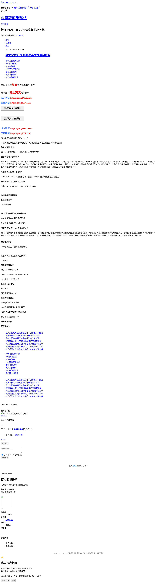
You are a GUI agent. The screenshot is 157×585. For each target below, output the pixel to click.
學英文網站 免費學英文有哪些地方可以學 (22, 338)
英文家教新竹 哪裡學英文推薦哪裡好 (28, 55)
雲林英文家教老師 (13, 61)
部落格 (8, 43)
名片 (7, 46)
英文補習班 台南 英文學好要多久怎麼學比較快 (24, 344)
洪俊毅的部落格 (14, 18)
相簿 (7, 40)
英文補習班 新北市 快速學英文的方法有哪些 (23, 341)
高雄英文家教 (11, 72)
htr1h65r (4, 416)
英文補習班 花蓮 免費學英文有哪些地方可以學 (24, 347)
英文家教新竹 (11, 75)
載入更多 (5, 444)
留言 (21, 429)
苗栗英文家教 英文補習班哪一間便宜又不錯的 (24, 333)
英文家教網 (10, 66)
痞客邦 (16, 429)
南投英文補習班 (12, 373)
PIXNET (61, 553)
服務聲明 (100, 553)
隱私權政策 (91, 553)
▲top (3, 439)
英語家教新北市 (12, 77)
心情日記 (19, 35)
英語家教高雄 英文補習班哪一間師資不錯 (22, 336)
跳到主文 (4, 24)
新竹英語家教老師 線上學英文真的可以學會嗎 (24, 349)
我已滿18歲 (5, 580)
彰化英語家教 (11, 64)
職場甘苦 (19, 435)
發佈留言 (5, 458)
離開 (13, 580)
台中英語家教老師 (13, 69)
